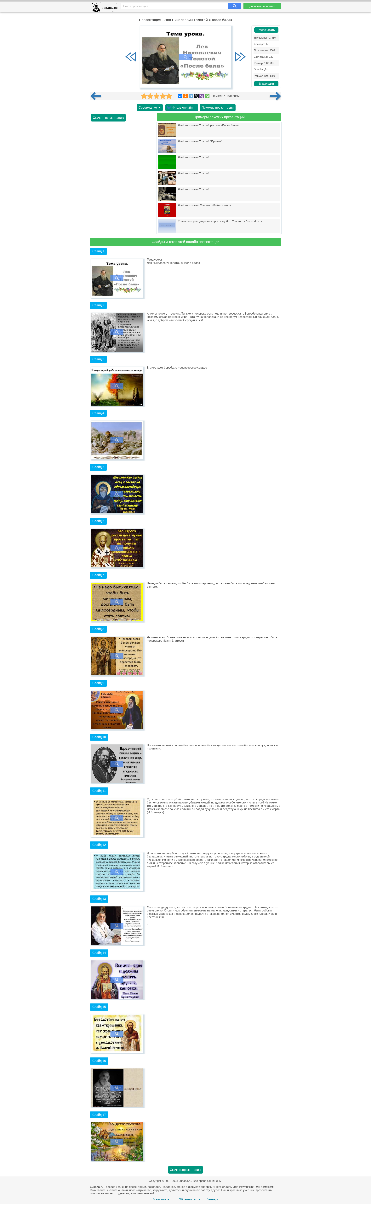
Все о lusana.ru (162, 1199)
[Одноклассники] (185, 96)
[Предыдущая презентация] (97, 96)
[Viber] (201, 96)
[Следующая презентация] (275, 96)
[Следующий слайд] (240, 57)
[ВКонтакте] (180, 96)
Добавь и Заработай (262, 6)
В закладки (266, 83)
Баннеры (213, 1199)
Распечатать (266, 29)
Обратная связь (189, 1199)
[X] (196, 96)
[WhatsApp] (207, 96)
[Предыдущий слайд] (131, 57)
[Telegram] (191, 96)
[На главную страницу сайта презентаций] (106, 8)
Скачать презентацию (108, 117)
